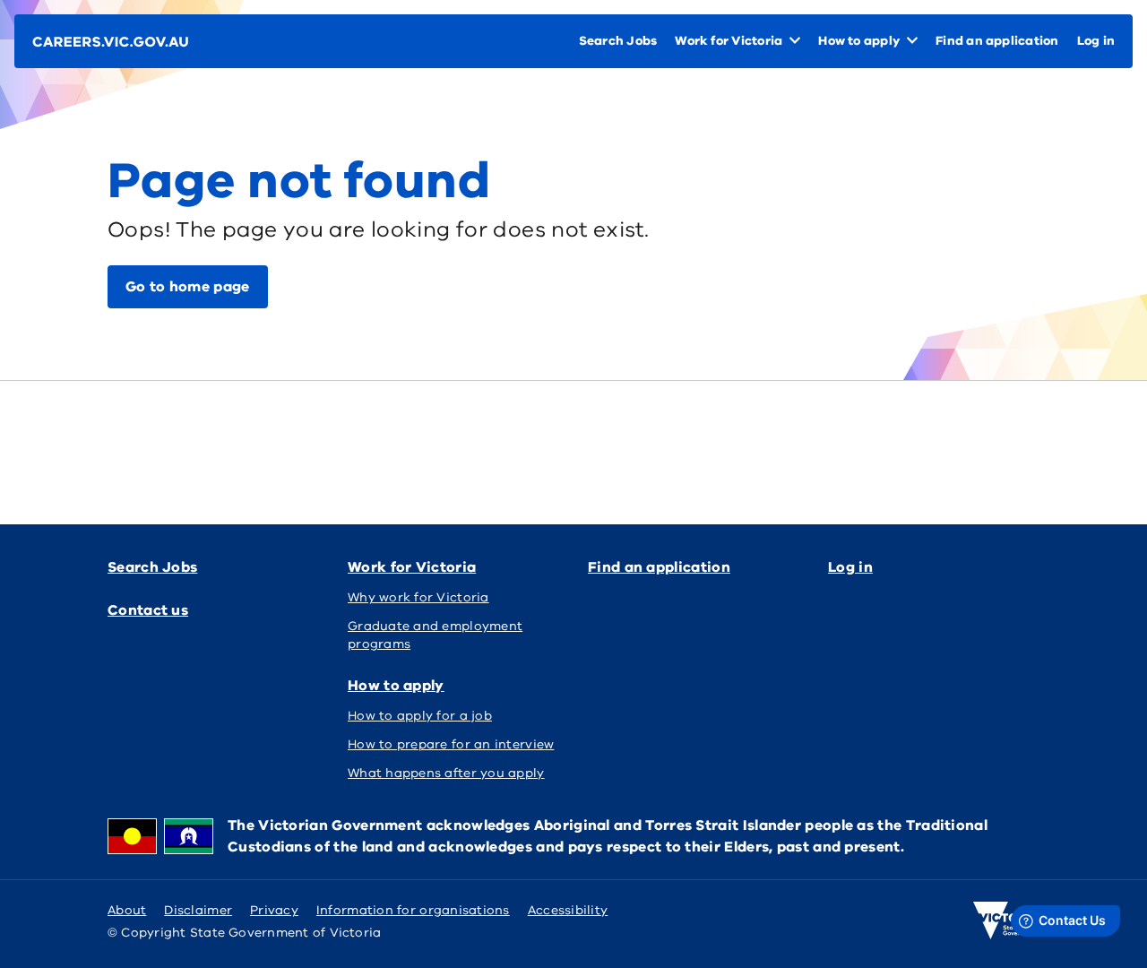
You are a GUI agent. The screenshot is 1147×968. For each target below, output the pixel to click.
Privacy (274, 910)
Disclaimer (198, 910)
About (127, 910)
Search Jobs (152, 567)
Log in (850, 567)
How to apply (396, 685)
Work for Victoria (412, 567)
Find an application (659, 567)
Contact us (148, 610)
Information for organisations (413, 910)
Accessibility (568, 910)
